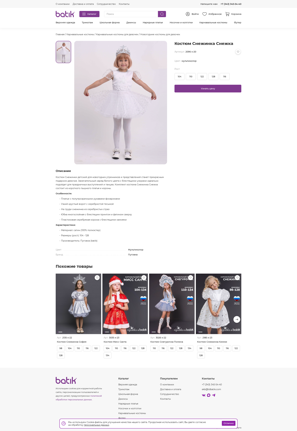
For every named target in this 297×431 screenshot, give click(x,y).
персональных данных (96, 425)
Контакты (165, 399)
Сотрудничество (169, 394)
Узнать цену (208, 88)
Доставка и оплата (170, 389)
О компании (167, 384)
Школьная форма (110, 22)
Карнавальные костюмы (213, 22)
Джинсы (131, 22)
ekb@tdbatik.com (211, 389)
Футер (237, 22)
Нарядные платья (153, 22)
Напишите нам (208, 4)
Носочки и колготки (181, 22)
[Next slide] (236, 319)
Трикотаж (87, 22)
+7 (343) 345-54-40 (231, 4)
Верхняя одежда (65, 22)
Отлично (229, 423)
